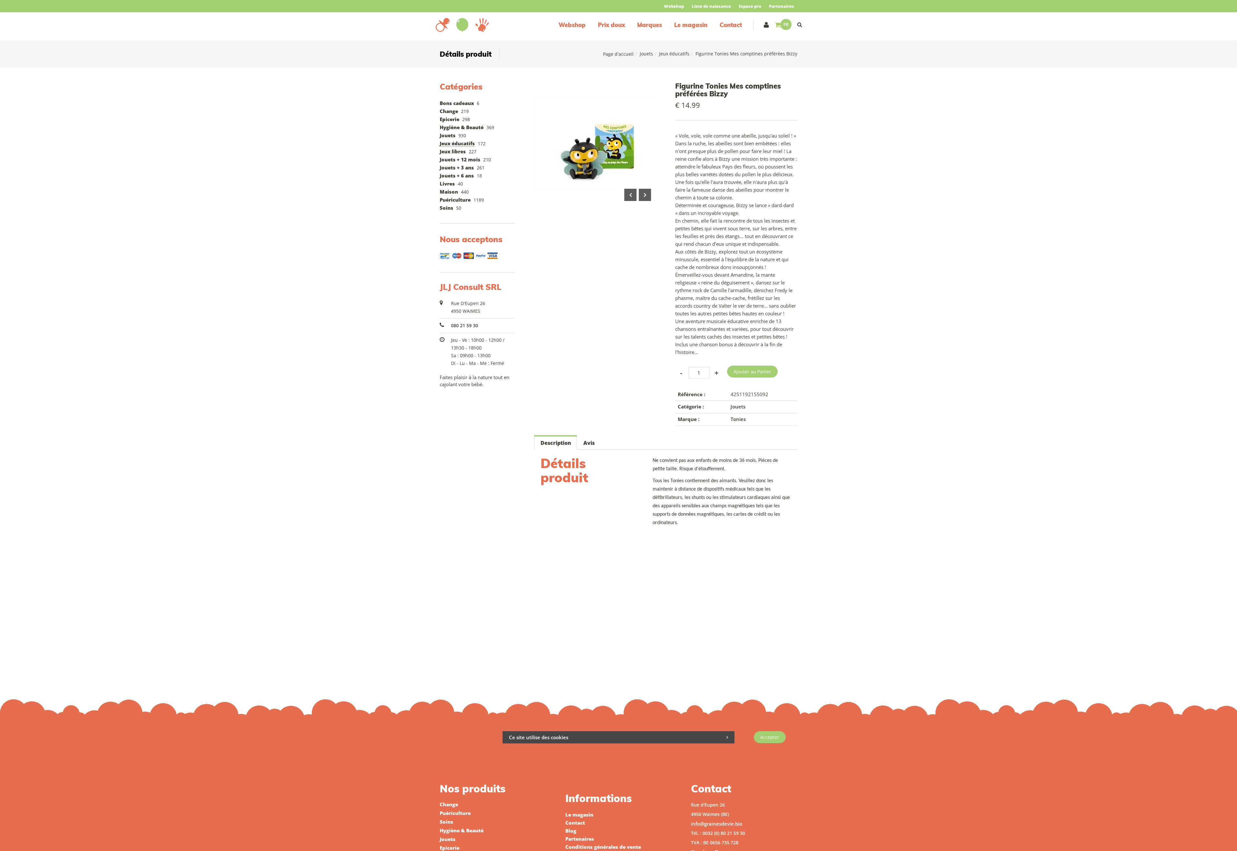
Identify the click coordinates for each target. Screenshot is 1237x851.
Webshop (674, 6)
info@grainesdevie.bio (716, 823)
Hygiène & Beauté (462, 127)
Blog (570, 830)
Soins (446, 208)
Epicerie (449, 119)
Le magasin (690, 25)
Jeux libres (453, 151)
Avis (589, 442)
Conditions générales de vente (603, 847)
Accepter (769, 737)
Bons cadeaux (457, 103)
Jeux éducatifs (674, 54)
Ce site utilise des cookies (538, 737)
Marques (649, 25)
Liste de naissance (711, 6)
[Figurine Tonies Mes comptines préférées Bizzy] (595, 86)
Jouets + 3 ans (457, 167)
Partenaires (781, 6)
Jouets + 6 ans (457, 175)
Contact (731, 25)
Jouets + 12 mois (460, 159)
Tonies (738, 419)
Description (556, 442)
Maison (449, 191)
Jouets (646, 54)
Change (449, 111)
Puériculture (455, 199)
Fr (786, 24)
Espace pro (750, 6)
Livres (447, 183)
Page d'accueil (618, 54)
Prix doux (611, 25)
